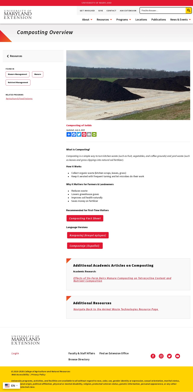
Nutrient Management (18, 82)
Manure (37, 74)
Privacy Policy (38, 374)
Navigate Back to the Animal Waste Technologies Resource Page (116, 309)
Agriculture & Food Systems (19, 98)
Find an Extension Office (114, 353)
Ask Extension (128, 10)
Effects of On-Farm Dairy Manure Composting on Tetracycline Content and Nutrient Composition (122, 279)
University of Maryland (96, 3)
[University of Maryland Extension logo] (18, 14)
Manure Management (17, 74)
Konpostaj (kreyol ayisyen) (88, 235)
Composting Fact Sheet (85, 218)
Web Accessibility (20, 374)
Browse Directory (78, 359)
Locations (141, 19)
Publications (158, 19)
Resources (103, 19)
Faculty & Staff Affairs (81, 353)
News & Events (179, 19)
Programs (122, 19)
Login (15, 353)
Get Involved (87, 10)
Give (100, 10)
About (85, 19)
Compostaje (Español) (85, 245)
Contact (112, 10)
